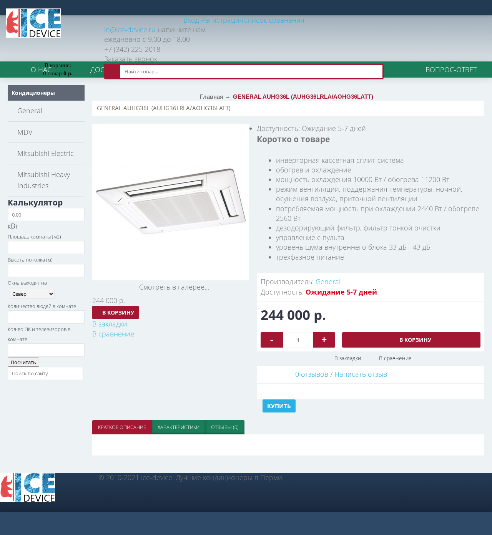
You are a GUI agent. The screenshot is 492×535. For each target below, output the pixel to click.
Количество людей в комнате (42, 306)
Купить (279, 406)
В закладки (347, 358)
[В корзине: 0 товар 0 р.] (57, 53)
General (328, 281)
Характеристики (178, 427)
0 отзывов (311, 374)
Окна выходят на (27, 282)
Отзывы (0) (225, 427)
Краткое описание (122, 427)
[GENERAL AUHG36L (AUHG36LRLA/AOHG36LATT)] (170, 202)
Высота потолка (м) (30, 259)
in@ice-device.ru (130, 29)
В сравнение (395, 358)
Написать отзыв (360, 374)
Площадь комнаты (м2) (34, 236)
